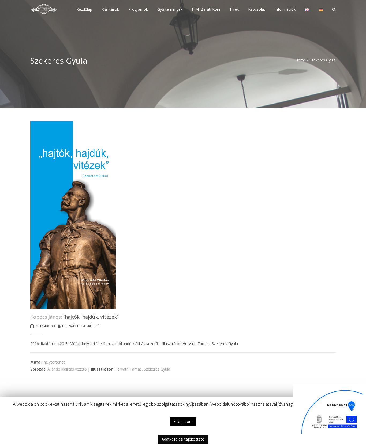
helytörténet (54, 362)
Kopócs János (45, 317)
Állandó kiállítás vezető (67, 369)
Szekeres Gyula (157, 369)
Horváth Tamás (128, 369)
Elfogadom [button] (183, 421)
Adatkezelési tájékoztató (183, 439)
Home (300, 60)
